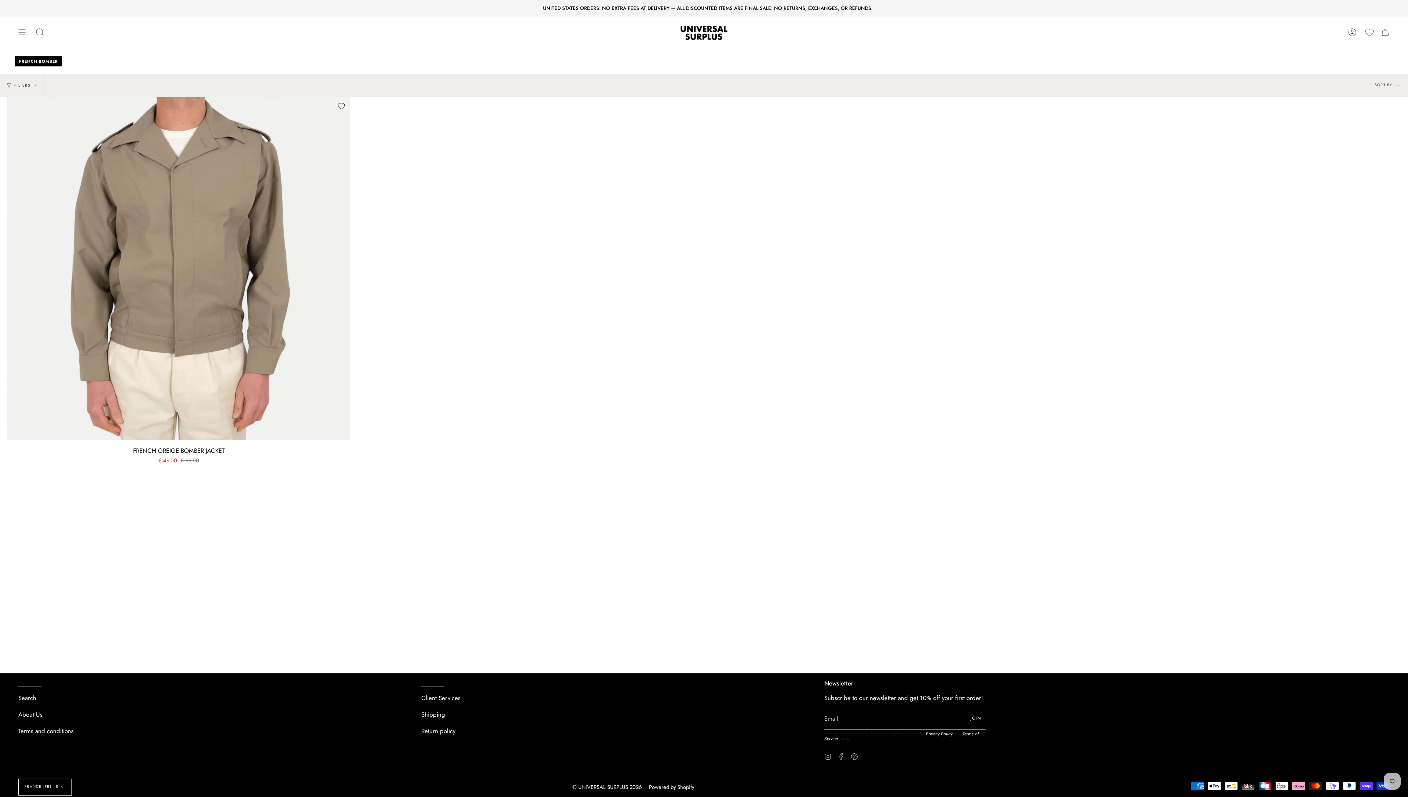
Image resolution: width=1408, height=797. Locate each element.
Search (27, 698)
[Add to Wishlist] (341, 106)
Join (976, 718)
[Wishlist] (1369, 32)
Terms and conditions (46, 731)
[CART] (1385, 32)
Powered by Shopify (671, 787)
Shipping (433, 714)
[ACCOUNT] (1352, 32)
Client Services (441, 698)
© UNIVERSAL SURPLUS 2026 (607, 787)
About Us (30, 714)
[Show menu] (21, 32)
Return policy (438, 731)
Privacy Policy (939, 734)
